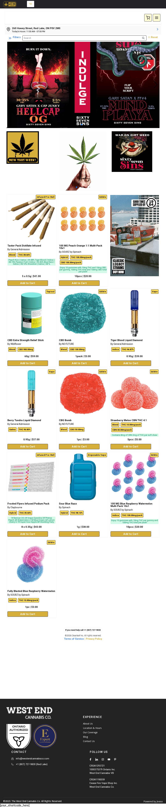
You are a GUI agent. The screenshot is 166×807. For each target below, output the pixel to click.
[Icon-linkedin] (96, 759)
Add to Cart (27, 283)
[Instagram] (102, 759)
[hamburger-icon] (30, 4)
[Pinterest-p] (115, 759)
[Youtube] (109, 759)
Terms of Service (74, 639)
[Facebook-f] (90, 759)
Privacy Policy (94, 639)
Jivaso (160, 801)
